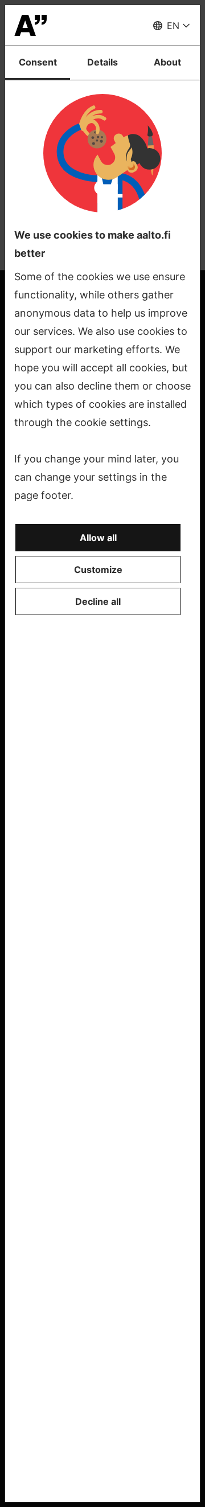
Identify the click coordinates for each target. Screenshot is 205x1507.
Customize (98, 569)
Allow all (98, 537)
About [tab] (167, 62)
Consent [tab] (38, 62)
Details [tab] (102, 62)
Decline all (98, 601)
